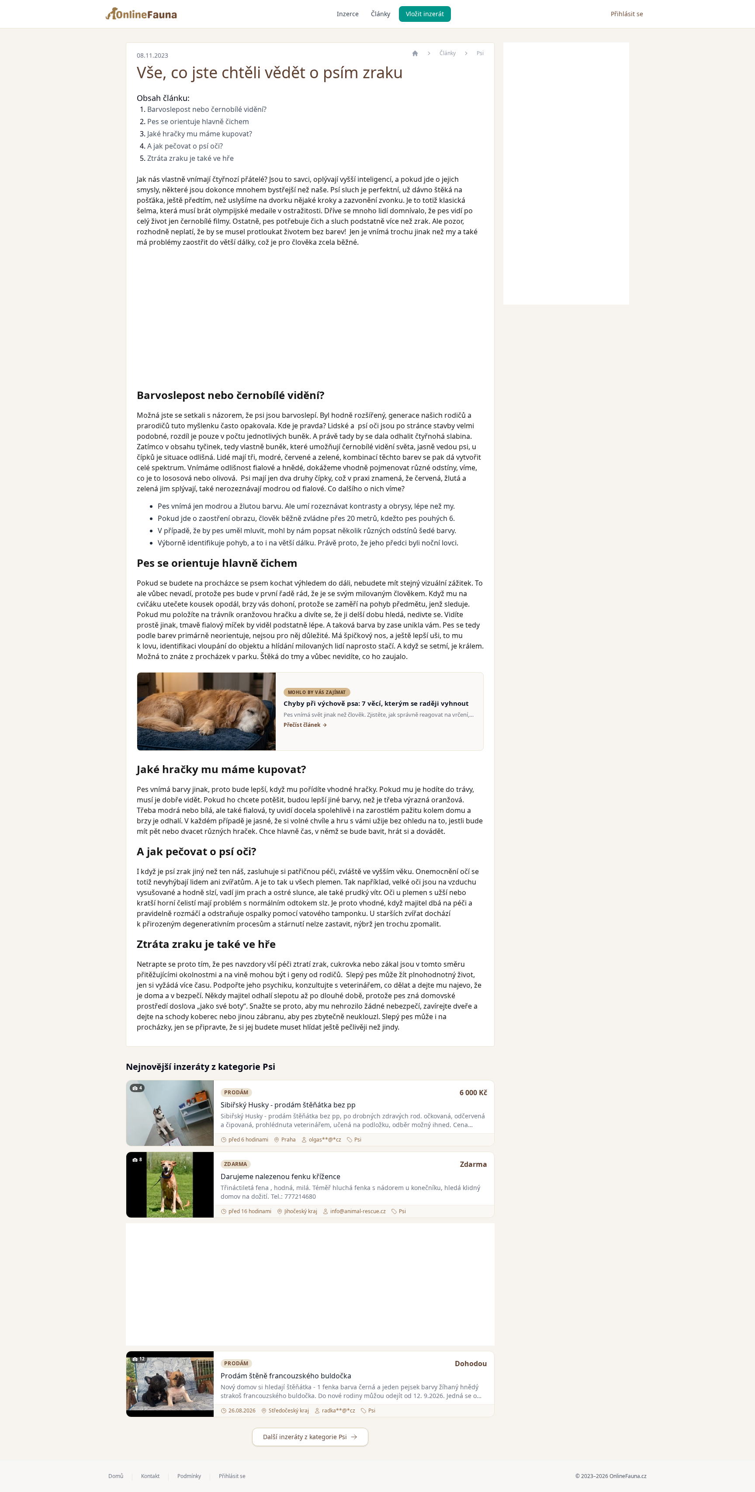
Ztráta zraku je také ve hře (190, 158)
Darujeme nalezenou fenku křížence (280, 1176)
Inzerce (348, 14)
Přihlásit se (627, 14)
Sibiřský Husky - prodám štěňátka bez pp (288, 1105)
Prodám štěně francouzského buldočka (286, 1376)
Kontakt (150, 1476)
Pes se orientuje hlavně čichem (198, 121)
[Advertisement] (310, 319)
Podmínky (189, 1476)
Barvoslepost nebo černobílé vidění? (207, 109)
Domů (115, 1476)
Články (380, 14)
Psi (480, 53)
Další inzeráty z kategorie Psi (305, 1437)
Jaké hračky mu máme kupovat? (199, 134)
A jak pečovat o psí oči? (185, 146)
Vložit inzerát (425, 14)
